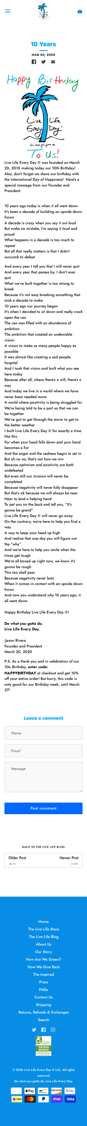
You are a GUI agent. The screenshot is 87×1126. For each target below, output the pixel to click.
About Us (43, 944)
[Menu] (7, 12)
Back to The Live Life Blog (43, 847)
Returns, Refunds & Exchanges (44, 1012)
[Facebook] (43, 1029)
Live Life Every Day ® (39, 1070)
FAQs (43, 989)
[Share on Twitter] (43, 62)
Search (43, 1019)
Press (43, 982)
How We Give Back (43, 967)
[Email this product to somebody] (53, 62)
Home (43, 921)
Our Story (43, 951)
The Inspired (43, 974)
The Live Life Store (43, 929)
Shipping (43, 1004)
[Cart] (80, 11)
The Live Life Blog (43, 936)
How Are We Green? (43, 959)
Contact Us (44, 997)
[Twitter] (34, 1029)
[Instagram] (53, 1029)
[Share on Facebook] (34, 62)
